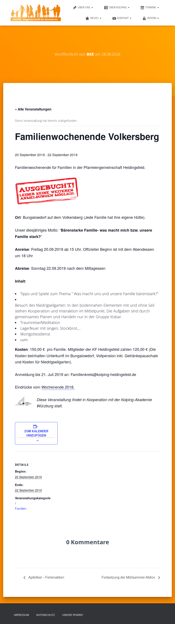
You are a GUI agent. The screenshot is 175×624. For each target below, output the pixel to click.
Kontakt (123, 18)
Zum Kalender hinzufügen (36, 433)
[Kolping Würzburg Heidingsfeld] (35, 12)
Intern (152, 18)
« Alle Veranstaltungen (33, 109)
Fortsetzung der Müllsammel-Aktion (129, 577)
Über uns (84, 7)
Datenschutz (45, 615)
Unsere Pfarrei (72, 615)
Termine (151, 7)
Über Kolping (118, 7)
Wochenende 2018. (57, 387)
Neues (94, 18)
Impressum (21, 615)
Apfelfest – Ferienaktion (46, 577)
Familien (20, 508)
